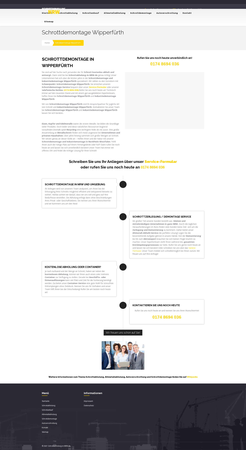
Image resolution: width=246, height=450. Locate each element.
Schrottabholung (68, 13)
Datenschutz (89, 405)
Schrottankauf (90, 13)
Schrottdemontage (141, 13)
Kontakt (187, 13)
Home (47, 43)
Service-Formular (161, 161)
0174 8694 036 (153, 167)
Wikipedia (192, 377)
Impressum (88, 401)
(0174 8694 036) (71, 90)
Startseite (45, 401)
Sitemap (49, 22)
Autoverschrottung (167, 13)
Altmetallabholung (114, 13)
